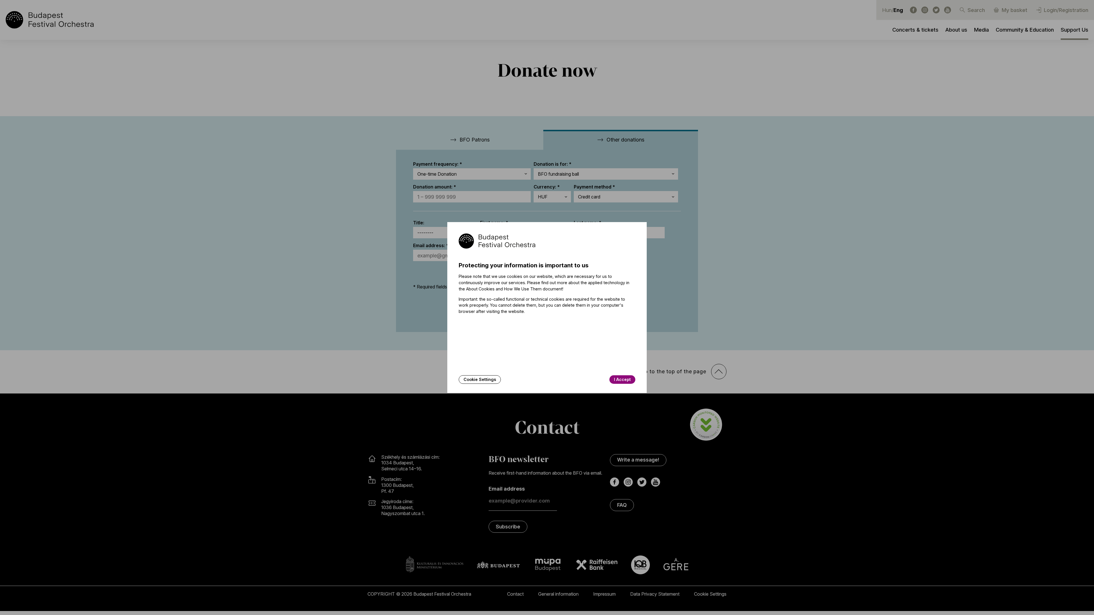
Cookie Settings (480, 379)
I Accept (622, 379)
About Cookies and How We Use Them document (514, 288)
